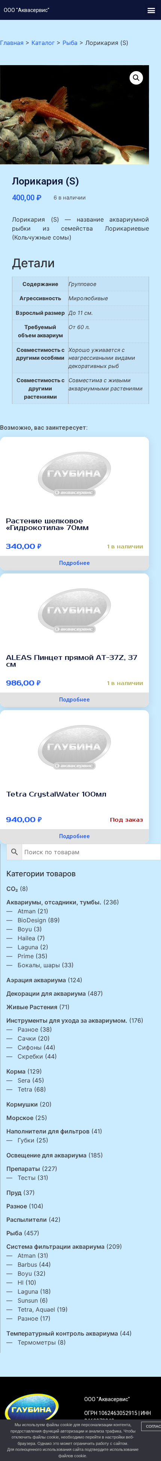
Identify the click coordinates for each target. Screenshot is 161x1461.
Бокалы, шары (39, 965)
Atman (27, 911)
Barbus (27, 1264)
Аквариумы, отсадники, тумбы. (53, 902)
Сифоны (30, 1047)
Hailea (26, 938)
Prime (26, 956)
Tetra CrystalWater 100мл (56, 794)
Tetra (25, 1089)
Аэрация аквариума (36, 980)
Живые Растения (31, 1007)
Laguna (28, 947)
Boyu (25, 929)
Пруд (13, 1192)
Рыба (14, 1233)
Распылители (26, 1219)
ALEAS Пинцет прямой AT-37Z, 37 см (71, 661)
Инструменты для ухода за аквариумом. (66, 1020)
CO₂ (12, 888)
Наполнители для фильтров (47, 1131)
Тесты (27, 1177)
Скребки (30, 1056)
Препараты (23, 1168)
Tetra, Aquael (36, 1309)
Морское (19, 1117)
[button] (151, 10)
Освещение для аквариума (46, 1155)
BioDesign (32, 920)
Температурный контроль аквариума (62, 1333)
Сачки (27, 1038)
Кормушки (22, 1104)
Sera (24, 1080)
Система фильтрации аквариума (55, 1246)
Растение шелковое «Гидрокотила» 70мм (47, 524)
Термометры (37, 1342)
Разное (28, 1029)
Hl (21, 1282)
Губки (26, 1140)
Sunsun (28, 1300)
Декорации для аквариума (46, 993)
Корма (15, 1071)
